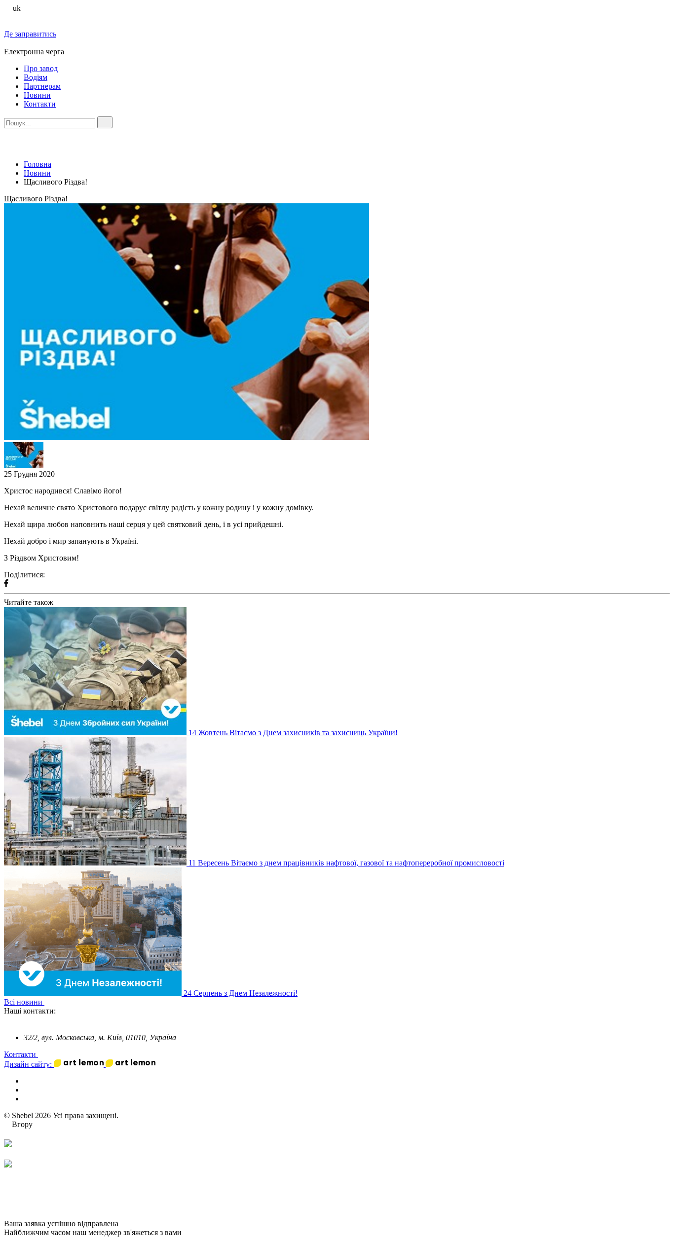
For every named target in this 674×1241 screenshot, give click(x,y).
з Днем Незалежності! (261, 993)
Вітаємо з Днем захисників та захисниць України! (313, 732)
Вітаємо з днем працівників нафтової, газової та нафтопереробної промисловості (367, 863)
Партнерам (42, 86)
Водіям (35, 77)
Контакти (40, 104)
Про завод (41, 68)
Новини (37, 95)
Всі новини (24, 1002)
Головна (37, 164)
